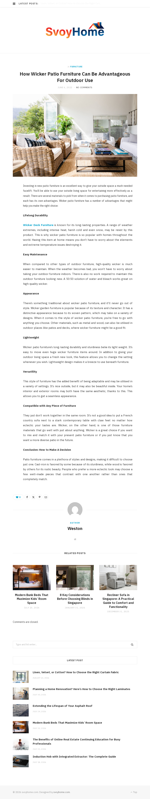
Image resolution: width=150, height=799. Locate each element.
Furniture (76, 66)
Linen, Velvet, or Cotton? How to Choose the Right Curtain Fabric (76, 672)
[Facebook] (11, 198)
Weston (75, 528)
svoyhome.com (61, 792)
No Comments (84, 87)
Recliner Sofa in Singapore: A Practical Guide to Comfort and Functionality (118, 601)
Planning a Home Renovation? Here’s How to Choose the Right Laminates (72, 3)
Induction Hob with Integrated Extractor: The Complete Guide (74, 756)
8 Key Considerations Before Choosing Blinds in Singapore (75, 599)
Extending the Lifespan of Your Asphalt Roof (62, 706)
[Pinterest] (11, 216)
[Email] (11, 226)
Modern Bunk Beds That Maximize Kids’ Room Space (31, 599)
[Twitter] (11, 207)
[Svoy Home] (75, 30)
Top (135, 792)
